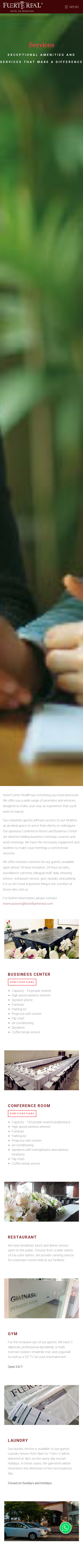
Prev (72, 938)
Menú (73, 7)
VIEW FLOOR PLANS (22, 982)
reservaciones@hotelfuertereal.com (28, 904)
